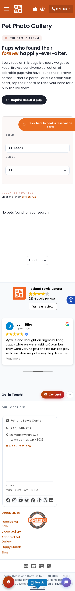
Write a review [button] (42, 307)
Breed (9, 134)
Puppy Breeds (11, 547)
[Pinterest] (33, 500)
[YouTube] (20, 500)
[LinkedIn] (51, 500)
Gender (11, 157)
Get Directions (20, 446)
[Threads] (45, 500)
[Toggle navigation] (6, 9)
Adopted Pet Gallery (11, 539)
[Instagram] (14, 500)
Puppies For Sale (10, 524)
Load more (37, 260)
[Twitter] (26, 500)
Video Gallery (11, 532)
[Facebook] (8, 500)
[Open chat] (66, 582)
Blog (5, 552)
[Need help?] (8, 582)
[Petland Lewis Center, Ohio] (18, 9)
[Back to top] (69, 394)
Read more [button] (13, 359)
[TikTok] (39, 500)
